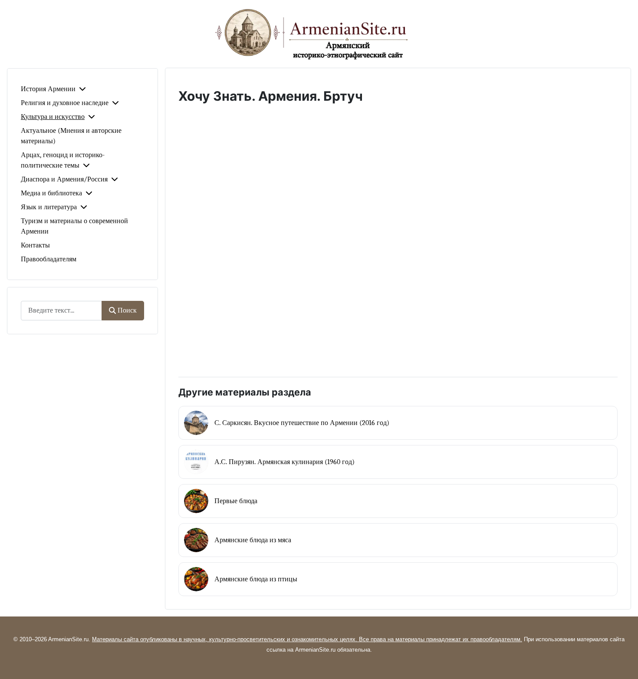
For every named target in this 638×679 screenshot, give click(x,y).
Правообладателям (48, 259)
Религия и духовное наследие (65, 103)
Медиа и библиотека (51, 193)
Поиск (127, 310)
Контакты (35, 245)
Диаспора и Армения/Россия (64, 179)
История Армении (48, 89)
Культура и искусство (53, 117)
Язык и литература (49, 207)
